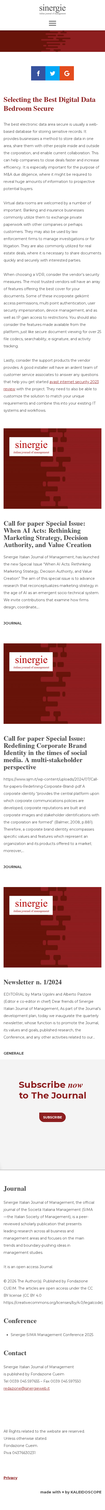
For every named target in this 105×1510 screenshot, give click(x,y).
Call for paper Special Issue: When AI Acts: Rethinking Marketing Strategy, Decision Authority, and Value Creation (47, 533)
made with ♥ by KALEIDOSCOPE (70, 1492)
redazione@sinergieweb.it (27, 1388)
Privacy (10, 1478)
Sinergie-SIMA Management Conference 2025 (52, 1334)
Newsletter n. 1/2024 (33, 982)
